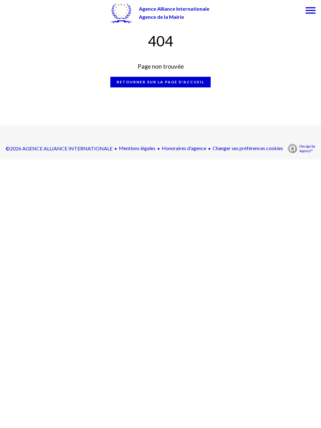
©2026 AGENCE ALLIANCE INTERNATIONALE (59, 148)
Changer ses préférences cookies (248, 148)
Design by (307, 148)
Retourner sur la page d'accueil (160, 82)
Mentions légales (137, 148)
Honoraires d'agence (184, 148)
